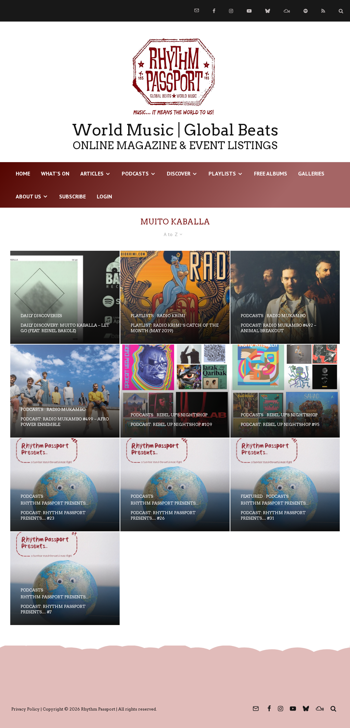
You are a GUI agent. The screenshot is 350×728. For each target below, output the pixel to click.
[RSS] (323, 11)
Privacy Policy (25, 709)
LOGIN (104, 196)
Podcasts (135, 173)
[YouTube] (249, 11)
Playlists (222, 173)
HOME (23, 173)
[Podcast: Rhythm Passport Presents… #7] (65, 578)
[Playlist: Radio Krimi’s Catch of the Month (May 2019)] (175, 297)
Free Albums (270, 173)
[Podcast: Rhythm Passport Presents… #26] (175, 484)
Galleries (311, 173)
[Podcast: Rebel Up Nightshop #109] (175, 391)
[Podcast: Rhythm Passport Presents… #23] (65, 484)
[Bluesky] (267, 11)
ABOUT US (28, 196)
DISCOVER (178, 173)
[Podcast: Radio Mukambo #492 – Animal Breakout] (285, 297)
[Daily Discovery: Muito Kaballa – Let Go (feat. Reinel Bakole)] (65, 297)
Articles (92, 173)
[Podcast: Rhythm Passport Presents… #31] (285, 484)
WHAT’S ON (55, 173)
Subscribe (72, 196)
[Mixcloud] (287, 11)
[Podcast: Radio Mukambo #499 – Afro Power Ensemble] (65, 391)
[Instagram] (231, 11)
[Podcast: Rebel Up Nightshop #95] (285, 391)
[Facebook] (214, 11)
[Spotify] (305, 11)
